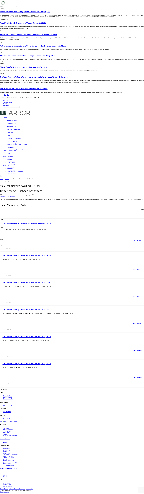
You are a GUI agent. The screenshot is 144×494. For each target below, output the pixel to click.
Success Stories (11, 161)
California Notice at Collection (17, 489)
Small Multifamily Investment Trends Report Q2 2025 (26, 363)
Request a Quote (7, 100)
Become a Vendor (11, 173)
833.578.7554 (7, 412)
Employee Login (4, 492)
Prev (5, 95)
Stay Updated (10, 168)
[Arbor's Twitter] (8, 421)
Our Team (6, 432)
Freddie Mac (10, 134)
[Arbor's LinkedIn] (1, 421)
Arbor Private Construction (14, 138)
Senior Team (10, 125)
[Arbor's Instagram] (15, 421)
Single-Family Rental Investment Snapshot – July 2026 (23, 67)
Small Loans (10, 137)
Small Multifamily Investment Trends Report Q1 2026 (26, 282)
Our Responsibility (12, 120)
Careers (5, 103)
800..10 (7, 405)
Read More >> (137, 240)
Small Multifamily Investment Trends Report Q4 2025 (26, 309)
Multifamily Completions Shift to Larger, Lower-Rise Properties (27, 56)
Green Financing (11, 147)
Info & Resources (8, 158)
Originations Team (11, 126)
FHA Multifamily (11, 143)
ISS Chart (9, 431)
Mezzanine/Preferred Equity (14, 146)
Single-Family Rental (8, 460)
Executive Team (11, 122)
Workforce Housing (8, 465)
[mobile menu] (1, 176)
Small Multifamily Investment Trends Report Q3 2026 (23, 23)
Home (1, 179)
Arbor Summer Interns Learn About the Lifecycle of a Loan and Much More (33, 46)
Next (8, 95)
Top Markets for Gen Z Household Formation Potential (24, 88)
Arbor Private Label (12, 140)
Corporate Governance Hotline (15, 171)
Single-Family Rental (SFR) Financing (17, 144)
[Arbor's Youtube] (16, 421)
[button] (72, 212)
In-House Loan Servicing (13, 129)
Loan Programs (7, 131)
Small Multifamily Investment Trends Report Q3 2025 (26, 336)
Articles (9, 153)
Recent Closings (11, 162)
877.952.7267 (7, 418)
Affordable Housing (12, 141)
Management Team (12, 123)
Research (5, 152)
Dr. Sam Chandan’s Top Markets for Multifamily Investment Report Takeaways (34, 77)
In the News (10, 159)
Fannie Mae (10, 132)
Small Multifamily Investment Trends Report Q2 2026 (26, 255)
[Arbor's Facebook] (0, 421)
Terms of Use (29, 489)
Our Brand (9, 119)
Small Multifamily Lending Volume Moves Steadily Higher (25, 12)
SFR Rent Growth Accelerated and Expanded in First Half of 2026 (28, 34)
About (5, 117)
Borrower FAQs (11, 164)
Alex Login (6, 105)
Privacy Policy (4, 489)
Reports (9, 155)
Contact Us (6, 165)
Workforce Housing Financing (15, 149)
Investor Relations (8, 156)
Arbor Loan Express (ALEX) (11, 150)
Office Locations (7, 102)
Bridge (8, 135)
